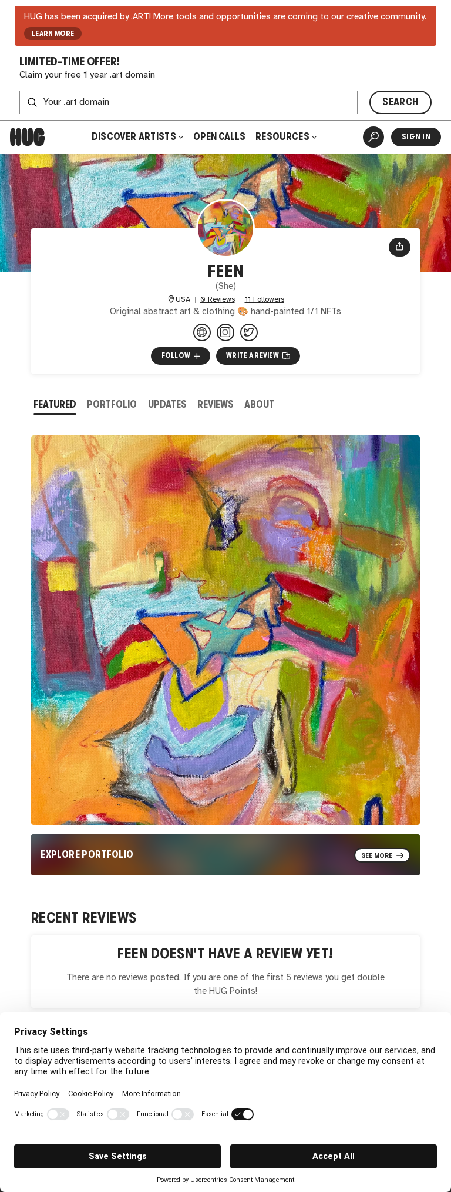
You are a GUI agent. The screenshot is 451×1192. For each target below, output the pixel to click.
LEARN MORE (53, 33)
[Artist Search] (373, 137)
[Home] (27, 137)
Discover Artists (134, 136)
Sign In (416, 136)
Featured (54, 404)
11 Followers (264, 300)
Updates (167, 404)
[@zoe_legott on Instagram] (225, 332)
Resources (283, 136)
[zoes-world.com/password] (202, 332)
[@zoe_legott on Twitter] (249, 332)
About (259, 404)
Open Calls (219, 136)
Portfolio (112, 404)
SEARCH (400, 102)
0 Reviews (217, 300)
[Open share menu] (399, 247)
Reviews (215, 404)
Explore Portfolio (87, 854)
